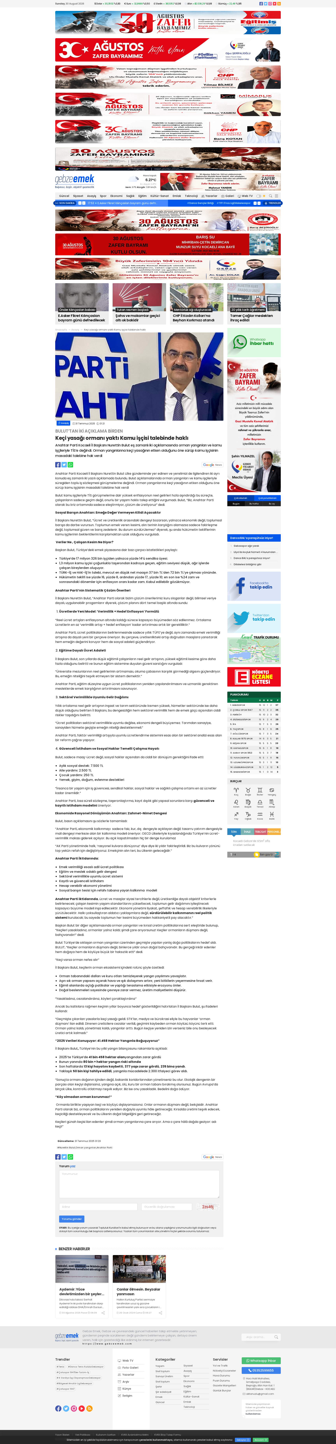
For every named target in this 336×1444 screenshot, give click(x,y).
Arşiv (125, 1382)
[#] (67, 1337)
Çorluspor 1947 (65, 1388)
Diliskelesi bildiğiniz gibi (246, 538)
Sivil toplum (163, 1371)
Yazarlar (211, 196)
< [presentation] (79, 203)
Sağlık (130, 196)
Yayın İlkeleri (62, 1434)
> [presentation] (83, 203)
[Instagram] (270, 3)
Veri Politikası (82, 1434)
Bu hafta (254, 503)
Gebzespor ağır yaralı (246, 545)
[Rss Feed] (279, 3)
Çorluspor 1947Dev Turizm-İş (230, 205)
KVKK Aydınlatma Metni (135, 1434)
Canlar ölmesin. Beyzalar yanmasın (138, 1291)
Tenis (188, 203)
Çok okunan (240, 498)
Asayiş (91, 196)
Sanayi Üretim (164, 1376)
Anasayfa (61, 329)
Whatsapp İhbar (263, 1360)
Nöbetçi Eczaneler (224, 1371)
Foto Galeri (130, 1368)
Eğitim (142, 196)
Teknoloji (191, 196)
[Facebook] (261, 3)
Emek (159, 1397)
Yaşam (160, 1366)
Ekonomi (116, 196)
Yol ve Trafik (220, 1365)
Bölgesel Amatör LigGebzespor (74, 1383)
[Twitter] (265, 3)
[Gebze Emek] (74, 180)
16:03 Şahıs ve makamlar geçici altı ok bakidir (119, 203)
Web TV (247, 196)
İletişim (127, 1396)
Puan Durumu (221, 1380)
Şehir (159, 1386)
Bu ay (272, 503)
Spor (103, 196)
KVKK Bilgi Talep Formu (167, 1434)
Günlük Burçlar (222, 1390)
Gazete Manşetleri (224, 1385)
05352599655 (263, 1370)
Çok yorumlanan (267, 498)
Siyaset (78, 196)
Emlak (177, 196)
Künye (126, 1389)
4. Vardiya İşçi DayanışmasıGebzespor (79, 1377)
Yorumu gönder (72, 1219)
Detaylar (242, 1439)
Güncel (64, 196)
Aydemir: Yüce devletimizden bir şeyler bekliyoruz (80, 1291)
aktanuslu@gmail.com (260, 1394)
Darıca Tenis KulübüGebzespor (215, 203)
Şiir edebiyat (163, 1392)
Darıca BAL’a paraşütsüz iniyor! (252, 558)
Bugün (236, 503)
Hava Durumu (221, 1375)
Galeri (229, 196)
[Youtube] (274, 3)
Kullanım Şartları (106, 1434)
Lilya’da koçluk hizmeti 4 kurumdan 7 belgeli (256, 552)
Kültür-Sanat (159, 196)
